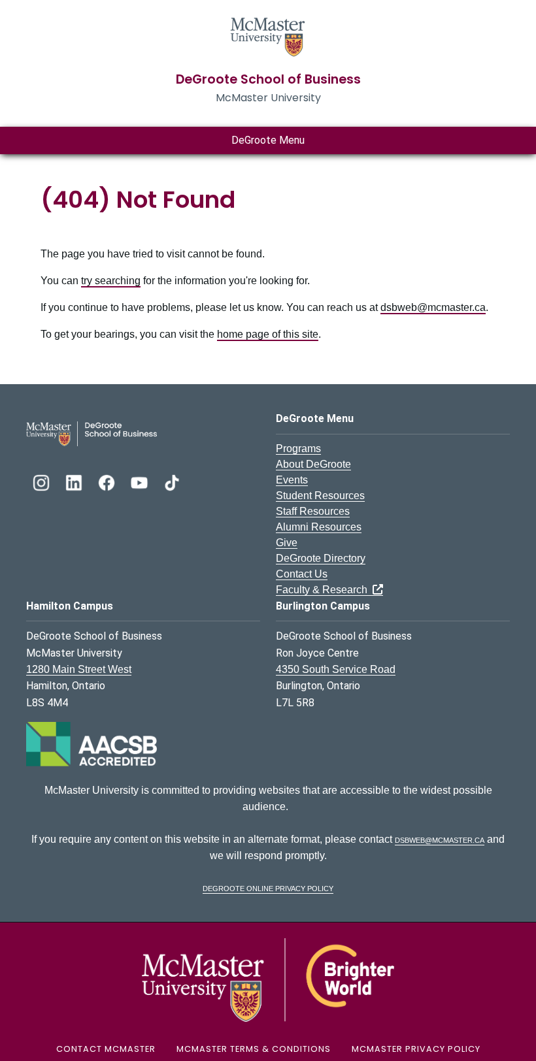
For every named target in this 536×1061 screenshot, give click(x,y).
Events (292, 479)
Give (286, 542)
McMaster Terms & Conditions (253, 1048)
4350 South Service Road (335, 669)
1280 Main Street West (78, 669)
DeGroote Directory (320, 558)
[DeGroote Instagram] (42, 481)
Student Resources (320, 495)
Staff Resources (313, 511)
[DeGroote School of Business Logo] (91, 433)
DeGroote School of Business (268, 79)
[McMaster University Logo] (268, 979)
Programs (298, 448)
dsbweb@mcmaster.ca (433, 307)
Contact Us (301, 573)
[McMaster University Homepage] (268, 35)
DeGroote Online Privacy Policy (268, 887)
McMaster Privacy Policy (416, 1048)
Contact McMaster (106, 1048)
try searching (111, 280)
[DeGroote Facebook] (108, 481)
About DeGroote (313, 464)
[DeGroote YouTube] (140, 481)
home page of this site (267, 334)
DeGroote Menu (268, 140)
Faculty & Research (324, 589)
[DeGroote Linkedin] (75, 481)
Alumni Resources (318, 526)
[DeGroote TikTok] (172, 481)
